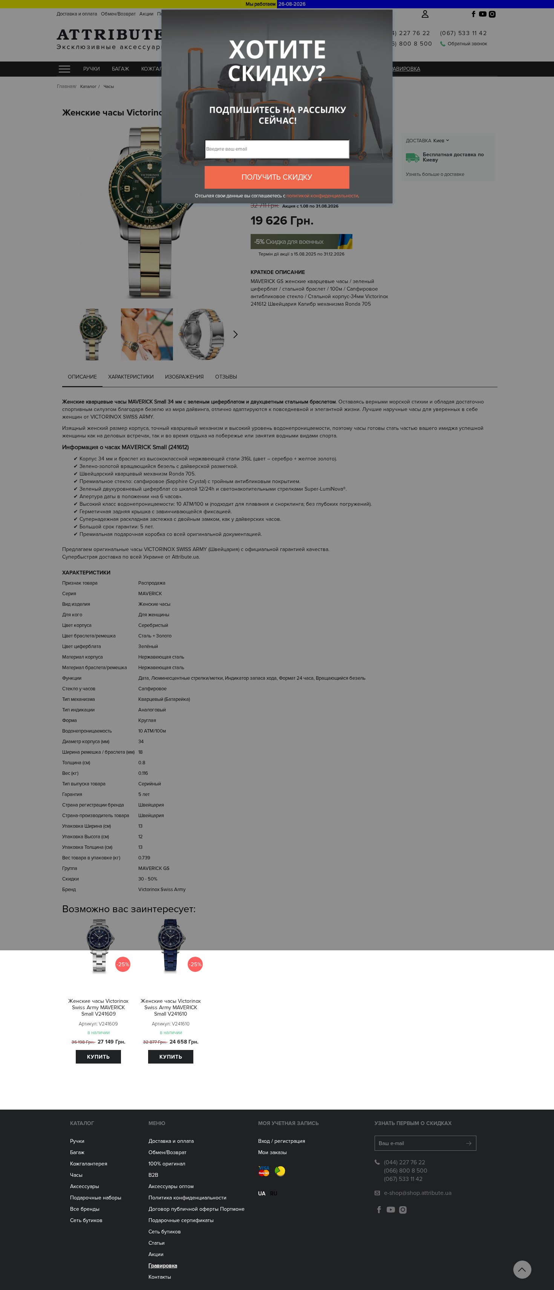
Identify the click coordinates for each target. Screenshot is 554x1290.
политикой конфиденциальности (322, 196)
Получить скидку (277, 177)
